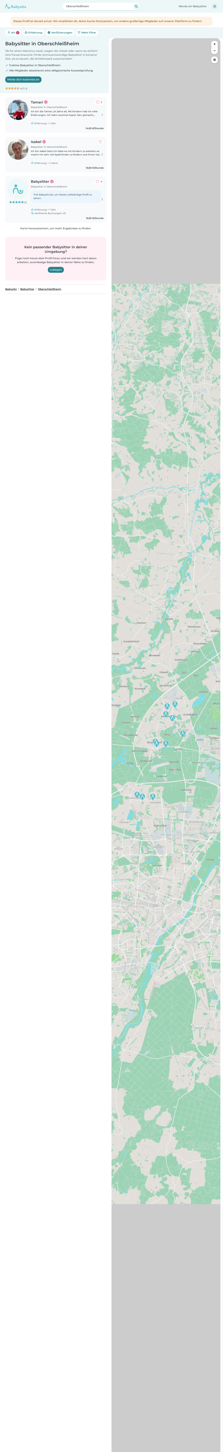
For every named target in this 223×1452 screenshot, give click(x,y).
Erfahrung (35, 32)
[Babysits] (15, 6)
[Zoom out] (214, 50)
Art (14, 32)
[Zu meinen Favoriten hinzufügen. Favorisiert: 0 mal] (100, 141)
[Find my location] (214, 60)
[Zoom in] (214, 44)
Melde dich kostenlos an (23, 79)
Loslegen (56, 269)
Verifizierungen (61, 32)
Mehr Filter (88, 32)
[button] (142, 797)
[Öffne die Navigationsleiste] (215, 6)
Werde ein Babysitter (193, 6)
